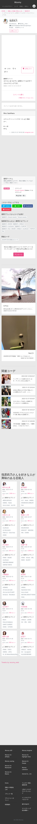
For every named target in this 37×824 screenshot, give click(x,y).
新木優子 (24, 487)
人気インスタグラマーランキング (26, 791)
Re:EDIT (28, 560)
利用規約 (7, 804)
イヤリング (18, 188)
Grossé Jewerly (19, 190)
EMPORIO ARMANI (8, 562)
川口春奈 (5, 545)
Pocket (7, 209)
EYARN (27, 532)
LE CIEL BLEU (6, 530)
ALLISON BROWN (26, 654)
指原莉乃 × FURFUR (20, 226)
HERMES (5, 587)
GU (22, 622)
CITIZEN (10, 627)
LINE (18, 206)
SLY (22, 500)
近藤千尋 (24, 545)
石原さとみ (6, 515)
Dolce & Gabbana (8, 622)
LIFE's (10, 652)
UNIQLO (19, 229)
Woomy (17, 2)
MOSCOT (24, 530)
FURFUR (32, 229)
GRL (32, 557)
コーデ (16, 6)
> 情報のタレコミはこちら (25, 98)
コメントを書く (18, 95)
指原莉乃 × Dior (6, 229)
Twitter (7, 206)
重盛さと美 (25, 515)
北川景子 (5, 607)
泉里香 (23, 574)
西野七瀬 (5, 637)
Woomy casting (9, 761)
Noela (10, 503)
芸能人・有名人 (24, 6)
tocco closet (6, 505)
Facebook (28, 206)
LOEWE (29, 619)
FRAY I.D (5, 532)
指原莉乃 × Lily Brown (8, 226)
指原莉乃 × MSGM (7, 224)
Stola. (22, 597)
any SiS (13, 505)
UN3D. (5, 535)
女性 (12, 27)
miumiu (29, 649)
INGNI (23, 560)
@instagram (25, 804)
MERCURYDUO (7, 500)
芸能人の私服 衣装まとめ (15, 11)
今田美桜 (24, 607)
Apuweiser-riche (25, 590)
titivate (28, 557)
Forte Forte (12, 532)
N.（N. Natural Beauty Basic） (11, 654)
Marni (4, 619)
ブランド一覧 (9, 794)
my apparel (27, 652)
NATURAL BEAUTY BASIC (28, 594)
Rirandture (12, 594)
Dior (3, 231)
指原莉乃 (27, 11)
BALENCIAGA (25, 528)
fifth (22, 532)
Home (6, 783)
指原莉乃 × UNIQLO (18, 224)
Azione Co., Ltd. (27, 774)
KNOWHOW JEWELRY (27, 503)
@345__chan (24, 23)
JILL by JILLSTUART (8, 592)
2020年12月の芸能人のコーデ (10, 239)
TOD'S (9, 649)
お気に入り (13, 31)
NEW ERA (30, 530)
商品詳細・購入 (21, 195)
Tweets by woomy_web (10, 662)
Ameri (26, 500)
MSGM (13, 229)
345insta (13, 23)
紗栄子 (23, 637)
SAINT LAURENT (7, 624)
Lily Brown (26, 229)
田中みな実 (6, 487)
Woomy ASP (8, 750)
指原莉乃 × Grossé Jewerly (9, 217)
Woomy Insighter (27, 750)
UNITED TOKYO (7, 565)
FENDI (4, 557)
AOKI (29, 622)
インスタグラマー (7, 6)
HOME (3, 11)
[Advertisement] (18, 156)
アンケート (18, 254)
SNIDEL (5, 503)
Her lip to (5, 594)
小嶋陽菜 (5, 574)
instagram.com (29, 132)
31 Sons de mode (7, 590)
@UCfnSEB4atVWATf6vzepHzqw (21, 25)
